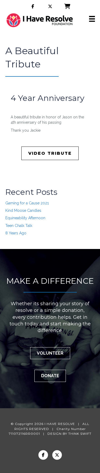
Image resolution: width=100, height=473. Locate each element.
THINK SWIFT (79, 434)
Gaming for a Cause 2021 (27, 203)
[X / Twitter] (57, 455)
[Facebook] (43, 455)
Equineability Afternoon (25, 218)
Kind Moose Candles (23, 210)
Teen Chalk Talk (18, 225)
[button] (50, 353)
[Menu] (92, 18)
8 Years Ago (15, 233)
